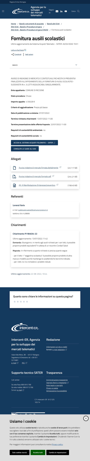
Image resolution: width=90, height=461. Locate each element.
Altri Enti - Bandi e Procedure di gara (26, 26)
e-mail (13, 363)
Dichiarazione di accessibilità (56, 391)
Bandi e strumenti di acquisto (31, 23)
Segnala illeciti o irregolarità (56, 382)
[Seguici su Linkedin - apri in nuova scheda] (60, 11)
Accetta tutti (38, 452)
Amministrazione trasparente (57, 380)
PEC (23, 363)
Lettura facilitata (17, 50)
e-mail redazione (58, 349)
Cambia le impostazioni (57, 452)
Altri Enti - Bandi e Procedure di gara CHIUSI (29, 29)
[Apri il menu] (3, 11)
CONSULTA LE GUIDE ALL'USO (25, 148)
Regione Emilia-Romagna (18, 2)
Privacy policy (57, 444)
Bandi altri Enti (53, 23)
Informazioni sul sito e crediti (56, 347)
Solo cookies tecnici (19, 452)
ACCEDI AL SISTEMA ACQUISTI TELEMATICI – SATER (33, 142)
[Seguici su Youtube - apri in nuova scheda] (65, 11)
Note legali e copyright (54, 385)
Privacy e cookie (52, 388)
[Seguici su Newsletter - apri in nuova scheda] (56, 11)
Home (13, 23)
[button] (78, 11)
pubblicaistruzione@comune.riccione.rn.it (33, 210)
